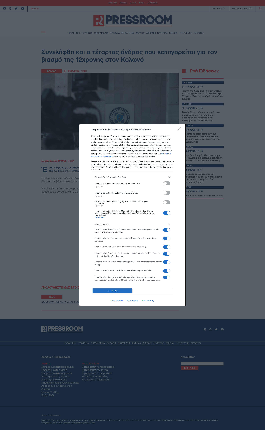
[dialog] (132, 215)
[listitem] (132, 177)
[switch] (166, 183)
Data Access (132, 300)
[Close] (180, 129)
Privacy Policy (148, 300)
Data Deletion (117, 300)
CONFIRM (113, 291)
